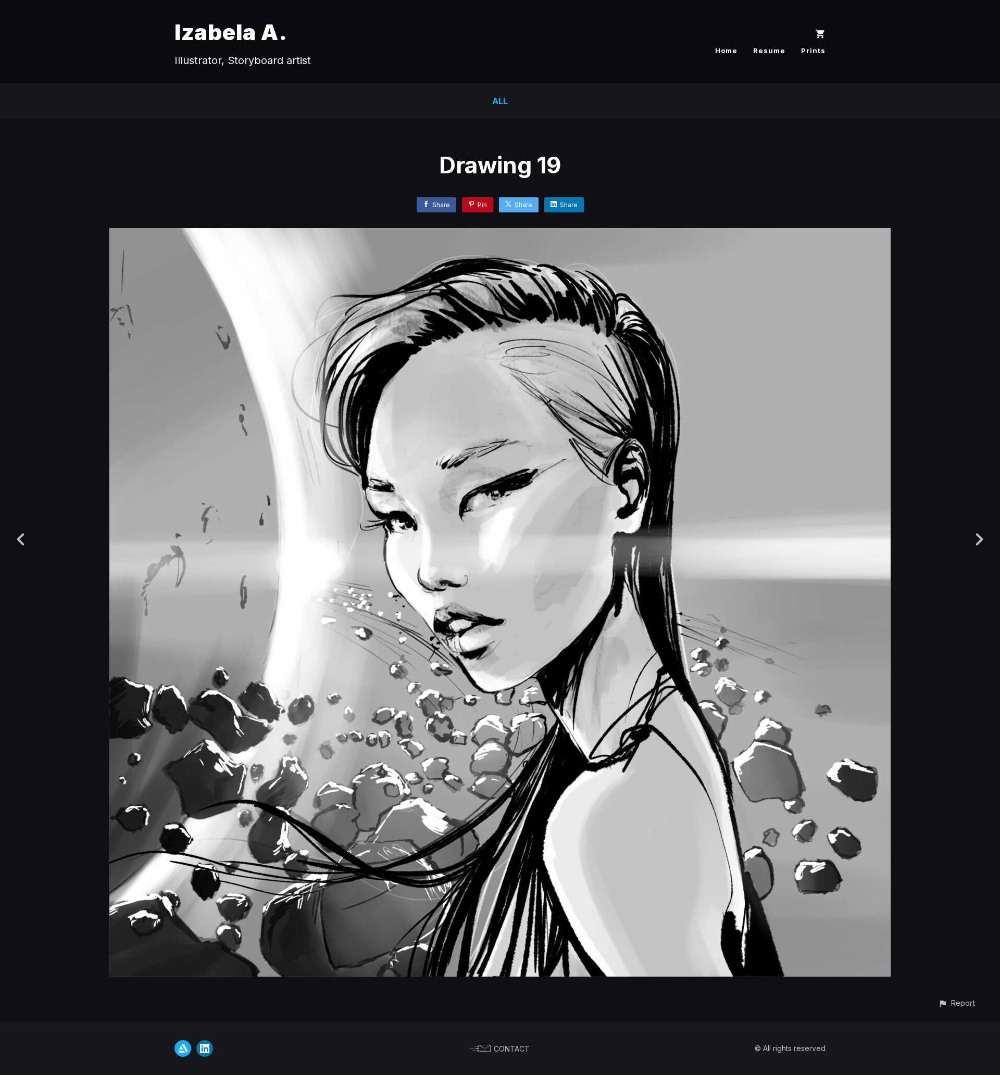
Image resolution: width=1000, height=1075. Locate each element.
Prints (813, 50)
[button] (956, 1003)
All (500, 101)
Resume (769, 50)
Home (726, 50)
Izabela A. (231, 32)
